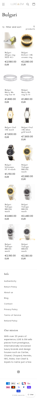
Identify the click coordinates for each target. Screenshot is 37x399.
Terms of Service (12, 315)
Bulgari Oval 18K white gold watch (27, 129)
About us (8, 292)
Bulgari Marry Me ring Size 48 (10, 92)
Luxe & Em (21, 395)
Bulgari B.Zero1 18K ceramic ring (27, 55)
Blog (6, 298)
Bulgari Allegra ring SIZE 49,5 (10, 55)
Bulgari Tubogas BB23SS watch (25, 208)
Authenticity (10, 281)
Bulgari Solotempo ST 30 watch (10, 167)
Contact (8, 303)
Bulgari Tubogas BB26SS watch (25, 248)
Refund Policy (10, 320)
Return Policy (10, 287)
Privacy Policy (11, 309)
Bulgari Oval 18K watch (10, 128)
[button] (3, 4)
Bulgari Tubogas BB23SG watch (25, 168)
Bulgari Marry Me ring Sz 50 (25, 92)
